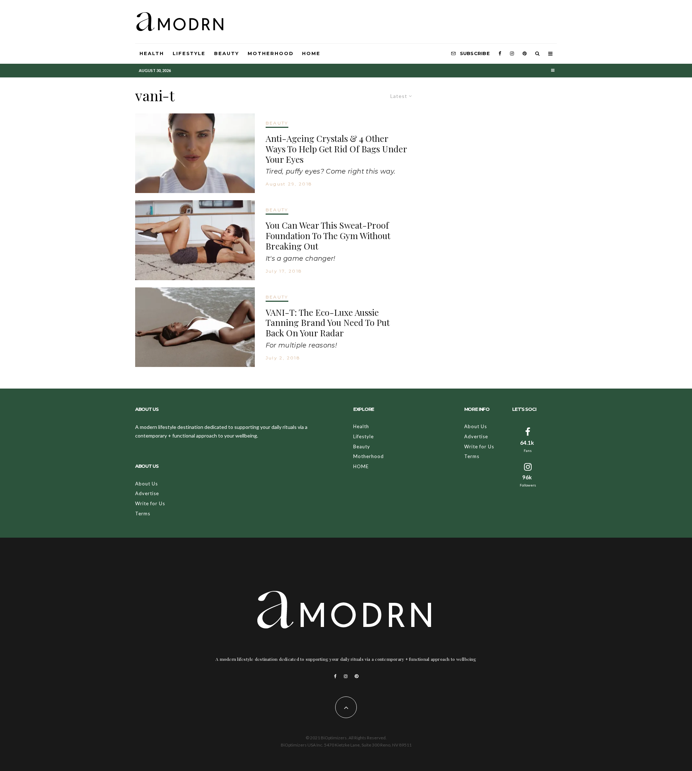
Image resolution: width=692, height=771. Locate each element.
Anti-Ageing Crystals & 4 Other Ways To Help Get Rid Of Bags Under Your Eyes (336, 148)
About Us (146, 484)
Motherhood (271, 53)
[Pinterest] (524, 54)
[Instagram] (512, 54)
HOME (311, 53)
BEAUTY (277, 123)
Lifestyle (189, 53)
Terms (142, 513)
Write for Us (150, 503)
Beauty (226, 53)
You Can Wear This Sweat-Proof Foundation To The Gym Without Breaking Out (328, 235)
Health (151, 53)
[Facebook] (500, 54)
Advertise (147, 493)
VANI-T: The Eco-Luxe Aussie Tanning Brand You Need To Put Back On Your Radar (328, 322)
